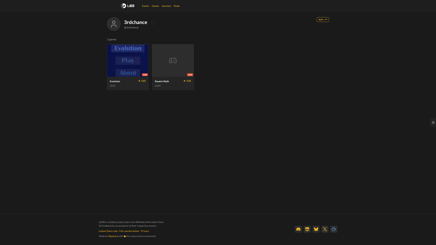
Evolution (115, 81)
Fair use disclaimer (129, 231)
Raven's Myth (162, 81)
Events (145, 5)
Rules (177, 5)
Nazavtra (113, 236)
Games (155, 5)
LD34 (158, 85)
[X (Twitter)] (325, 229)
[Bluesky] (316, 229)
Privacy (145, 231)
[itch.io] (307, 229)
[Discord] (298, 229)
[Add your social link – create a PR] (153, 23)
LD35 (112, 85)
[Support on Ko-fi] (333, 229)
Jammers (166, 5)
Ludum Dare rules (108, 231)
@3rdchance (131, 27)
